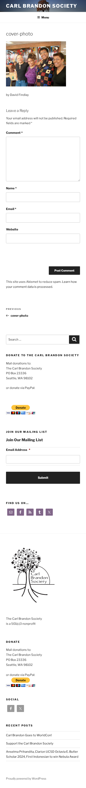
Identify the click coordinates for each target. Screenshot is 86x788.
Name (11, 188)
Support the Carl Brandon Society (29, 743)
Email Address (18, 450)
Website (12, 229)
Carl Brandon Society (41, 6)
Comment (14, 133)
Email (11, 209)
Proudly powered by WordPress (26, 778)
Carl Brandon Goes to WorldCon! (29, 735)
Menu (45, 17)
